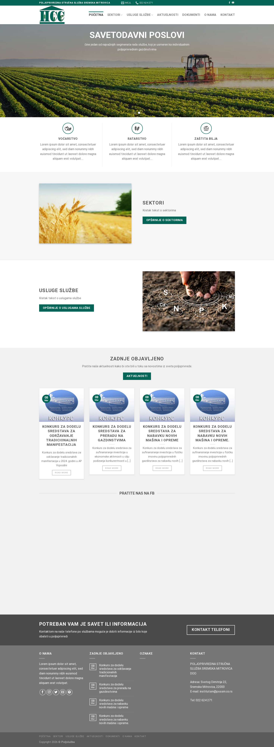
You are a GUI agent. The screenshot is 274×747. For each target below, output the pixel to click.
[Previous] (10, 70)
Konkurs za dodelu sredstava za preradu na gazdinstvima (112, 433)
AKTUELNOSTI (167, 15)
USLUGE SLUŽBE (139, 15)
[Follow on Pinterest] (69, 692)
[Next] (263, 70)
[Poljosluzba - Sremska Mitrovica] (61, 15)
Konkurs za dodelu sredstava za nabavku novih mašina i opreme (162, 433)
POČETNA (96, 15)
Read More (61, 472)
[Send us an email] (63, 692)
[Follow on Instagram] (49, 692)
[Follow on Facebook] (229, 2)
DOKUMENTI (191, 15)
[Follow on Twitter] (56, 692)
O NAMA (210, 15)
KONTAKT (228, 15)
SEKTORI (113, 15)
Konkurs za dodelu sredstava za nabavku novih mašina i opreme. (212, 433)
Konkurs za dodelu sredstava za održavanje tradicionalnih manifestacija (61, 436)
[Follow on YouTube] (233, 2)
